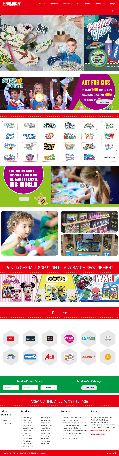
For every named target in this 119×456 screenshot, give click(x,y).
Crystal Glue (45, 441)
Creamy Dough (46, 425)
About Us (6, 421)
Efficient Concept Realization (72, 418)
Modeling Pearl (28, 446)
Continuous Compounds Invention (74, 423)
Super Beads (45, 428)
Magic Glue (45, 438)
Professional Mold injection (72, 433)
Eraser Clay (27, 431)
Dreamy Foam (27, 420)
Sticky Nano (45, 433)
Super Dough (27, 418)
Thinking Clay (27, 436)
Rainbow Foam (46, 420)
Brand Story (7, 423)
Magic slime (27, 425)
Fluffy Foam (27, 441)
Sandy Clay (45, 436)
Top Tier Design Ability (70, 420)
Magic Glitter (45, 444)
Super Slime (45, 423)
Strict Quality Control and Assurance (75, 431)
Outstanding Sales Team (71, 438)
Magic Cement (28, 438)
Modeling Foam (46, 418)
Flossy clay (27, 433)
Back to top (110, 453)
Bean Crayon (27, 444)
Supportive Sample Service (72, 428)
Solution (65, 411)
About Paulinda (6, 413)
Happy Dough (27, 423)
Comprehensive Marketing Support (75, 425)
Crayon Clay (45, 431)
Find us (95, 411)
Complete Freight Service (71, 436)
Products (26, 411)
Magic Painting (28, 428)
